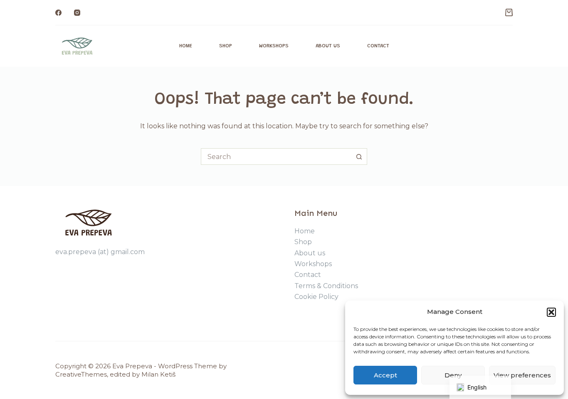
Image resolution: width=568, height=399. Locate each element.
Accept (385, 375)
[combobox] (276, 156)
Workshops (274, 46)
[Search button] (359, 156)
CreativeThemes (81, 374)
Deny (453, 375)
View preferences (522, 375)
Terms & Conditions (326, 286)
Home (185, 46)
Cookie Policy (316, 297)
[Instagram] (77, 13)
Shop (225, 46)
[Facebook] (58, 13)
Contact (378, 46)
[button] (551, 312)
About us (328, 46)
